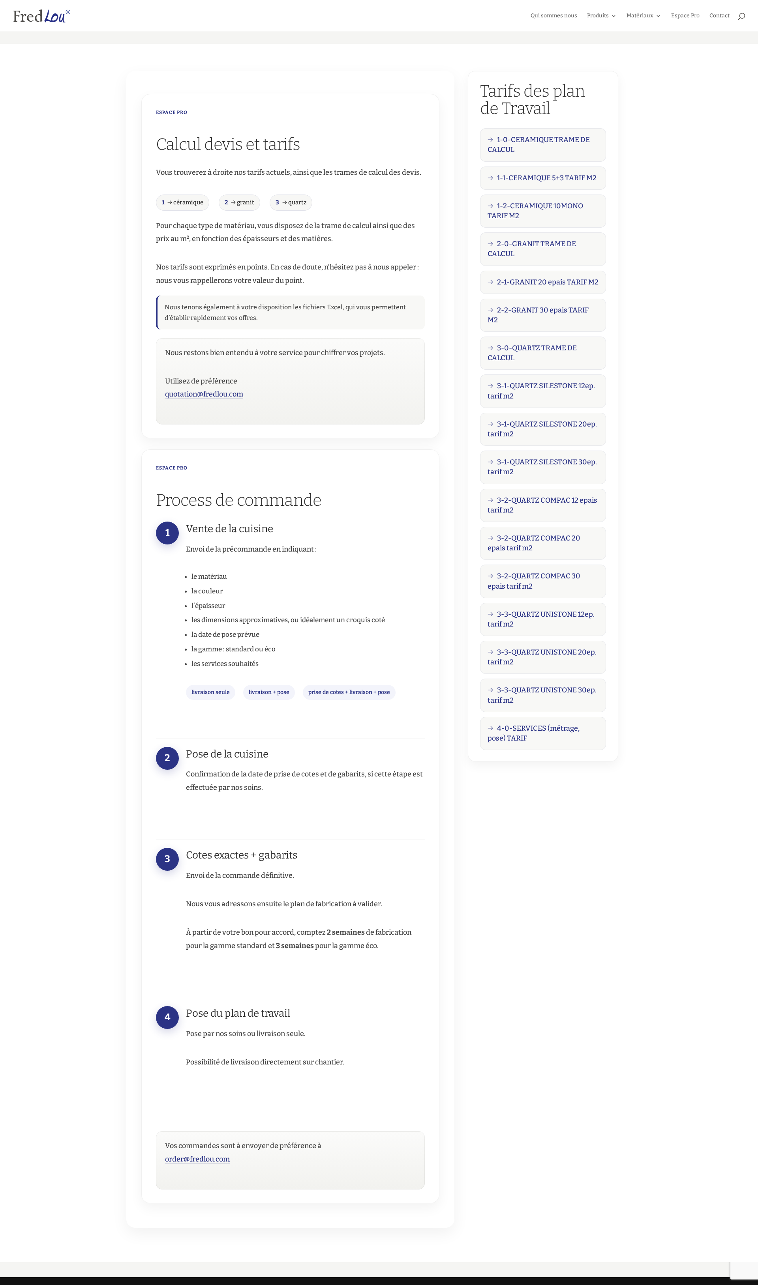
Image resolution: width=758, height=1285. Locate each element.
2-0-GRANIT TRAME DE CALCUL (532, 248)
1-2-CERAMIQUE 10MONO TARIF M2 (535, 211)
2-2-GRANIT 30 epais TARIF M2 (538, 315)
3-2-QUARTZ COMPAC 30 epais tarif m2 (534, 581)
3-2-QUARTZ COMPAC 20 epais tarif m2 (534, 543)
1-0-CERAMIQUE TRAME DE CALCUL (539, 144)
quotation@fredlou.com (204, 394)
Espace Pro (685, 16)
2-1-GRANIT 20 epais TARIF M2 (548, 282)
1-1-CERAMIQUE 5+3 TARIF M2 (547, 178)
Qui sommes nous (554, 16)
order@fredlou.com (197, 1159)
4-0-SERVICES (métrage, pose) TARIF (534, 733)
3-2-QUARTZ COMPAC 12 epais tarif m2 (542, 505)
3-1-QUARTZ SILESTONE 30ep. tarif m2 (542, 467)
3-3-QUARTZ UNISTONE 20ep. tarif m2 (542, 657)
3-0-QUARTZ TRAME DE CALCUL (532, 353)
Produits (598, 16)
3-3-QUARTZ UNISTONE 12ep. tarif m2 (541, 619)
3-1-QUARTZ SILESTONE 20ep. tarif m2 (542, 429)
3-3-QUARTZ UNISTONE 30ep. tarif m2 (542, 695)
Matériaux (640, 16)
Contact (719, 16)
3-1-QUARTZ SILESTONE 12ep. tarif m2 (541, 391)
